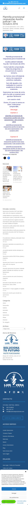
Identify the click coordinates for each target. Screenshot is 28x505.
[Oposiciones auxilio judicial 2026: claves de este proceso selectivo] (7, 188)
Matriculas (5, 439)
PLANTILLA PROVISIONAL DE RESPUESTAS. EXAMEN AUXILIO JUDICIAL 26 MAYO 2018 (7, 176)
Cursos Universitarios (8, 445)
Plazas (11, 30)
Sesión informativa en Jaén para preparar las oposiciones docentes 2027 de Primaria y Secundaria (14, 232)
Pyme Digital (6, 454)
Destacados (6, 28)
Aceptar (14, 489)
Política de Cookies (7, 468)
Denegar (14, 493)
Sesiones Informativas (8, 436)
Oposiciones (6, 30)
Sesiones (5, 320)
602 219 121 (9, 409)
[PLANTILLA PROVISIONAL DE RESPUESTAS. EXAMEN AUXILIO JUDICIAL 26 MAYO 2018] (7, 168)
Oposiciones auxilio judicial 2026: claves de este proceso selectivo (6, 194)
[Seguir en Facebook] (10, 392)
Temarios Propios (7, 433)
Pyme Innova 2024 (7, 451)
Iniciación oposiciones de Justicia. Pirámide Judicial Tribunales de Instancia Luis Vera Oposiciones (13, 270)
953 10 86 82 (10, 407)
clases (4, 303)
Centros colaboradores (13, 418)
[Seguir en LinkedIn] (5, 392)
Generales (16, 28)
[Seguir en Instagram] (14, 392)
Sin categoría (6, 322)
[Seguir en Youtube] (18, 392)
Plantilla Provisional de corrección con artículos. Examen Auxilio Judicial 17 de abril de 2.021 (17, 176)
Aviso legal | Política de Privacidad (11, 465)
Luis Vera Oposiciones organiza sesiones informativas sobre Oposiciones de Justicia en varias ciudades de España (13, 221)
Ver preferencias (14, 497)
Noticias (22, 28)
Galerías (11, 28)
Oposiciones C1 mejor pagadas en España (13, 288)
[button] (25, 471)
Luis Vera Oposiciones (10, 26)
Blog (4, 448)
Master (4, 442)
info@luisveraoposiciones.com (15, 411)
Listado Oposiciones (8, 430)
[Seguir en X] (23, 392)
